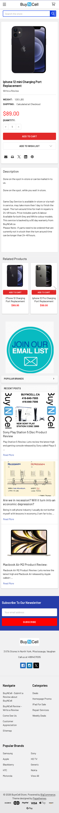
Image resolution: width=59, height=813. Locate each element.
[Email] (6, 157)
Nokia (34, 770)
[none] (29, 49)
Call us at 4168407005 (29, 656)
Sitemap (7, 730)
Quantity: (9, 120)
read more (8, 454)
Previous (4, 288)
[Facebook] (23, 665)
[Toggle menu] (4, 4)
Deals (35, 693)
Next (55, 288)
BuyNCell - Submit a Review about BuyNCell (13, 697)
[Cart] (54, 4)
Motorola (7, 775)
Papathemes (39, 798)
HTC (5, 770)
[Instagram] (29, 665)
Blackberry (8, 764)
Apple (6, 758)
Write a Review (11, 90)
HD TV (34, 758)
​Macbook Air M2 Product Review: (25, 564)
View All (35, 775)
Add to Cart (15, 292)
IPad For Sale (39, 704)
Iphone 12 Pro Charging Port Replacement (44, 300)
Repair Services (40, 709)
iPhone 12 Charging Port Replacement (15, 300)
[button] (30, 347)
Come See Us (10, 715)
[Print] (12, 157)
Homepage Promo (42, 698)
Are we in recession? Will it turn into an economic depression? (29, 502)
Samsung (8, 753)
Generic (35, 764)
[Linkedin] (25, 157)
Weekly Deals (39, 715)
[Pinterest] (32, 157)
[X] (19, 157)
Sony (33, 753)
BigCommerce (47, 794)
